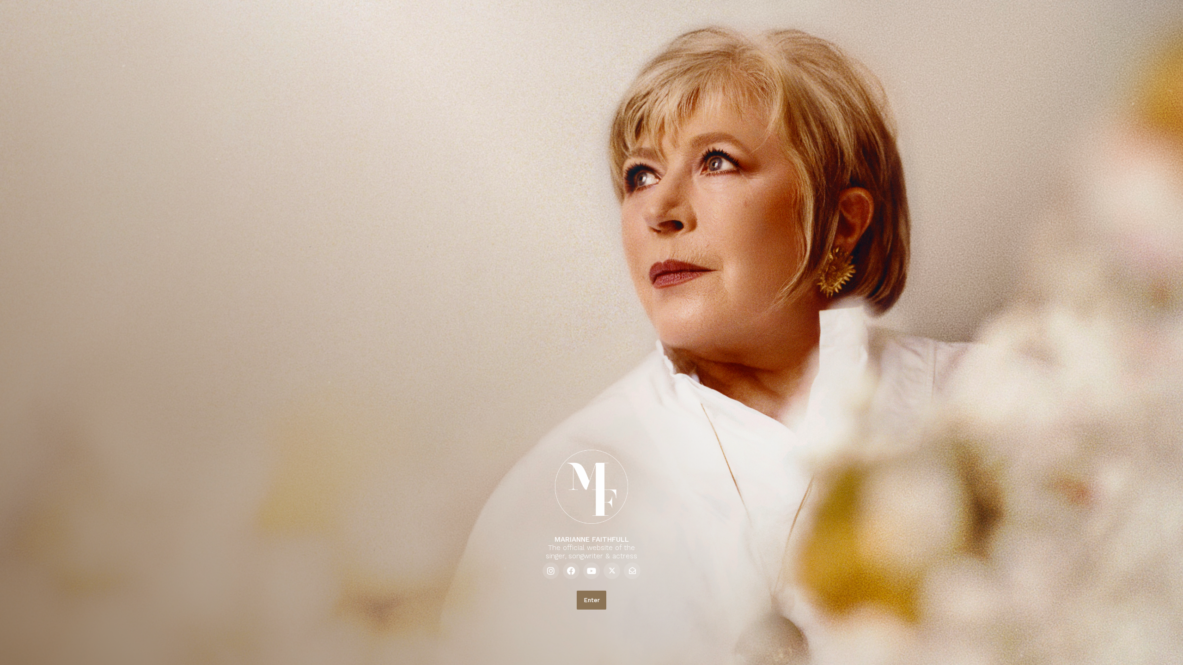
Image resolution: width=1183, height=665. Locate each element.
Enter (592, 600)
